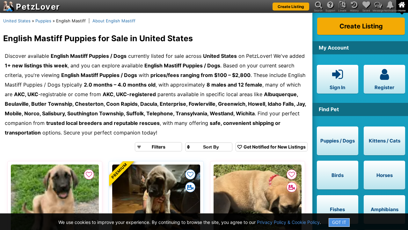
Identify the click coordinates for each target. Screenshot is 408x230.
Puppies (43, 20)
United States (17, 20)
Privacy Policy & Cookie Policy (288, 222)
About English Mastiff (113, 20)
